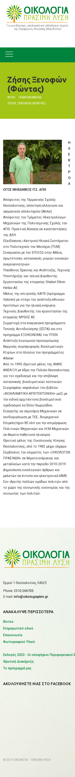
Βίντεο (8, 622)
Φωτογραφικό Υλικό (19, 642)
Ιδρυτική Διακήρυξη (18, 661)
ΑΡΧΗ (11, 97)
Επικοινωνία (12, 635)
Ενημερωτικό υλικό (18, 628)
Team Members (30, 97)
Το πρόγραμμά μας (17, 668)
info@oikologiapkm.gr (31, 597)
